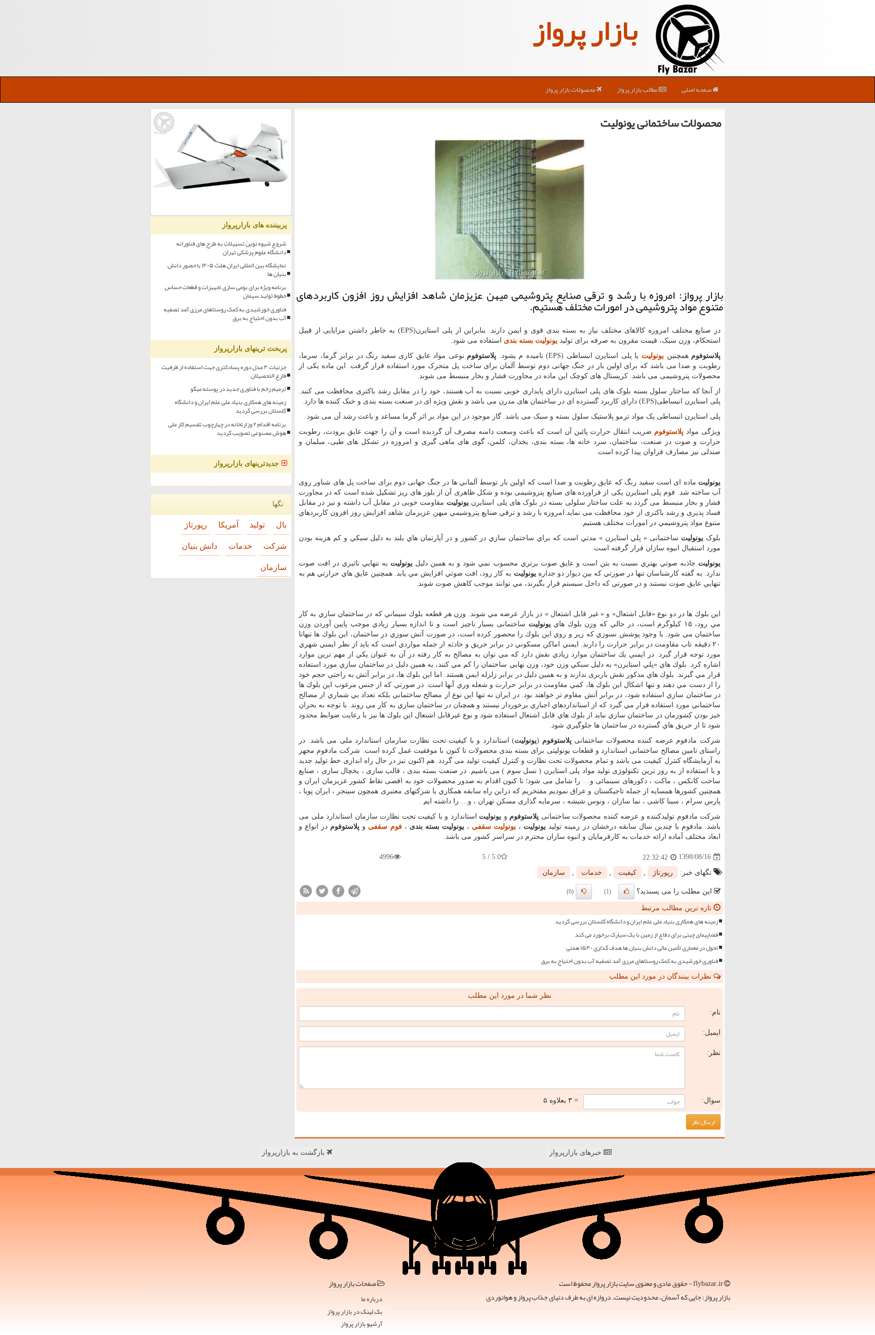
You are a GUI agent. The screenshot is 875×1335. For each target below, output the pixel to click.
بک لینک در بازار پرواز (354, 1312)
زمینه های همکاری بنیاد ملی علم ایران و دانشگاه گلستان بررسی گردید (636, 921)
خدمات (591, 872)
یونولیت (653, 355)
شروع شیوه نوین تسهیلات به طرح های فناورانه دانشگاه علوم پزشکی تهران (231, 248)
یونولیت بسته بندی (531, 340)
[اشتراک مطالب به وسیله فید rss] (306, 890)
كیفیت (627, 872)
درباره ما (371, 1299)
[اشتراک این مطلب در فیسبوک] (338, 890)
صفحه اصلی (697, 89)
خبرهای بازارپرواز (576, 1152)
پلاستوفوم (669, 431)
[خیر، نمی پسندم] (584, 891)
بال (281, 524)
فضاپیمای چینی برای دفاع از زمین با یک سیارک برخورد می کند (646, 935)
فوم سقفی (385, 826)
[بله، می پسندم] (626, 891)
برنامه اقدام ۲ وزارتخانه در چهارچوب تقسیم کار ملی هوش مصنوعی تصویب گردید (227, 429)
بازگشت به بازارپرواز (294, 1152)
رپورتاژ (663, 872)
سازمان (553, 872)
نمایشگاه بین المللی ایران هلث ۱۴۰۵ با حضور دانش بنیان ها (227, 270)
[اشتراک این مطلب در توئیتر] (322, 890)
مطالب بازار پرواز (638, 89)
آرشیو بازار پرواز (361, 1324)
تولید (257, 524)
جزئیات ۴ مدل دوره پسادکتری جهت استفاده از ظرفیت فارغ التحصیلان (224, 371)
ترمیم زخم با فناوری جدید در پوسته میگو (238, 389)
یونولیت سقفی (494, 826)
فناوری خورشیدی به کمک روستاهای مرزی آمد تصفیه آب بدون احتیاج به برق (629, 961)
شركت (275, 546)
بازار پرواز (585, 30)
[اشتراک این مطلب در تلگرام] (354, 890)
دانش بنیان (199, 546)
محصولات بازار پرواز (570, 89)
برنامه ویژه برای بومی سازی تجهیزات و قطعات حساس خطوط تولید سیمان (225, 291)
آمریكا (228, 524)
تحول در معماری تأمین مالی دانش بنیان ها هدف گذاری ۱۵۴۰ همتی (642, 948)
